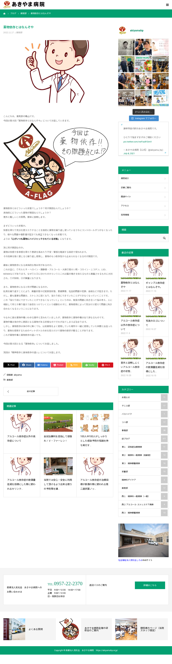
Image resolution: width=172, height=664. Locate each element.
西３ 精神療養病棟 (143, 513)
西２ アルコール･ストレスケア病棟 (143, 504)
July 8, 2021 (129, 153)
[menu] (167, 4)
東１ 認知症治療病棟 (143, 447)
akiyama (18, 375)
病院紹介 (125, 178)
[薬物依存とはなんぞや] (131, 269)
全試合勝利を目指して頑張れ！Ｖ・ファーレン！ (58, 438)
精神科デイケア (143, 480)
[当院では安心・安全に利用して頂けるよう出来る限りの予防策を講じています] (58, 466)
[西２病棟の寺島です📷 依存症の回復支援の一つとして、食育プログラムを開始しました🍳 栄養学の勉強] (143, 64)
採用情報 (125, 215)
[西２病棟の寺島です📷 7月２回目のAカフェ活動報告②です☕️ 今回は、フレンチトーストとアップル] (126, 81)
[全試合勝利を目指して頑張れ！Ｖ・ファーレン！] (58, 423)
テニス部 (143, 406)
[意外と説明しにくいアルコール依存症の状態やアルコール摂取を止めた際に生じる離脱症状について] (131, 349)
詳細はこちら (150, 585)
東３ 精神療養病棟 (143, 463)
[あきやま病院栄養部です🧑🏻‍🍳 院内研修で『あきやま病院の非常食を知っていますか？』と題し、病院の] (160, 64)
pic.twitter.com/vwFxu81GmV (137, 141)
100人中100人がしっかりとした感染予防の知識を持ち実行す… (94, 441)
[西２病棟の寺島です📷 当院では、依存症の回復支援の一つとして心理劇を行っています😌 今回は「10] (143, 98)
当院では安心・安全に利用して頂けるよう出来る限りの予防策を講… (58, 484)
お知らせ (143, 397)
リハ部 (143, 422)
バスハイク (143, 414)
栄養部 (143, 471)
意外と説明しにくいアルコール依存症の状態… (130, 367)
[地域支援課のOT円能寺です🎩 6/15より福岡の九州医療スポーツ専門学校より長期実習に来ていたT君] (143, 47)
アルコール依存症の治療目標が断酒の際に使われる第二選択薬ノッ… (94, 484)
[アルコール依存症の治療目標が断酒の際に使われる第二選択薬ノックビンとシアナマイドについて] (94, 466)
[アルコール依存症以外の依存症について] (21, 423)
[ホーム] (4, 13)
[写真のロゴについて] (156, 307)
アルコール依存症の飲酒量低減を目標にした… (155, 367)
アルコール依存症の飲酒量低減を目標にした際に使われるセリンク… (21, 484)
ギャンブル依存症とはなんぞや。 (155, 285)
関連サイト (126, 197)
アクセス (125, 206)
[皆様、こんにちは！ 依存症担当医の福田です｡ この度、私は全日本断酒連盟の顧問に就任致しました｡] (126, 47)
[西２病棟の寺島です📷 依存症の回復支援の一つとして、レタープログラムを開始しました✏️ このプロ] (160, 47)
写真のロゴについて (155, 322)
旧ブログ (144, 439)
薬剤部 (19, 32)
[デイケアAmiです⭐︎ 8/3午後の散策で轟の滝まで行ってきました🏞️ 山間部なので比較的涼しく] (126, 64)
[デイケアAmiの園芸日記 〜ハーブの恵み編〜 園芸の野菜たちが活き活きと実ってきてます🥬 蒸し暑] (143, 81)
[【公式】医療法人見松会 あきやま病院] (24, 5)
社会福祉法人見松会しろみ (130, 560)
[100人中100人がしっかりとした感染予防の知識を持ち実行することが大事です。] (94, 423)
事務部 (143, 430)
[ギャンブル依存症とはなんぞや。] (156, 269)
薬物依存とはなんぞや (130, 284)
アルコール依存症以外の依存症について (21, 438)
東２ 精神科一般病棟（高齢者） (143, 455)
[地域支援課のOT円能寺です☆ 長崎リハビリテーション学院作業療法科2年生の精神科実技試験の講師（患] (126, 98)
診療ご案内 (126, 187)
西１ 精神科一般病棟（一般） (143, 496)
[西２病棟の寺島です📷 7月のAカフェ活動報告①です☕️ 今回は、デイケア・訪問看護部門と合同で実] (160, 81)
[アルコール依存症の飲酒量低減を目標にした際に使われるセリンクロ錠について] (21, 466)
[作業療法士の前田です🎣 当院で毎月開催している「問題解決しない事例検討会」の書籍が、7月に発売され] (160, 98)
